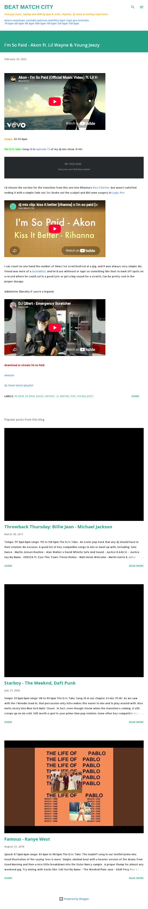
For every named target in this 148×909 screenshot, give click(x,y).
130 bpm (74, 23)
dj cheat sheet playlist (18, 385)
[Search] (133, 6)
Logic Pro (118, 192)
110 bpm (52, 23)
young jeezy (85, 396)
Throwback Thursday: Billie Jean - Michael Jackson (58, 527)
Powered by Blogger (76, 899)
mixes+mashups (14, 20)
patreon (42, 20)
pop (73, 396)
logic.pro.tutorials (77, 20)
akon (39, 396)
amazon (9, 375)
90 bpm (29, 23)
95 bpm (30, 396)
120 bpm (62, 23)
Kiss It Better (101, 187)
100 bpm (40, 23)
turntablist (39, 271)
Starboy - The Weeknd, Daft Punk (40, 683)
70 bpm (9, 23)
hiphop (49, 396)
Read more (136, 565)
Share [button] (135, 396)
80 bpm (19, 23)
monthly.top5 (56, 20)
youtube (31, 20)
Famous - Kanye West (27, 839)
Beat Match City (28, 7)
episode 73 (43, 149)
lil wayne (62, 396)
